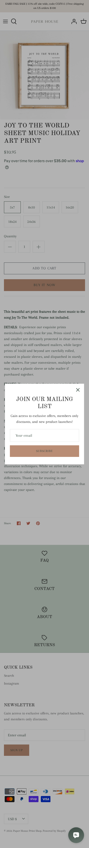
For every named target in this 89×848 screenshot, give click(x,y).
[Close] (77, 389)
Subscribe (44, 451)
